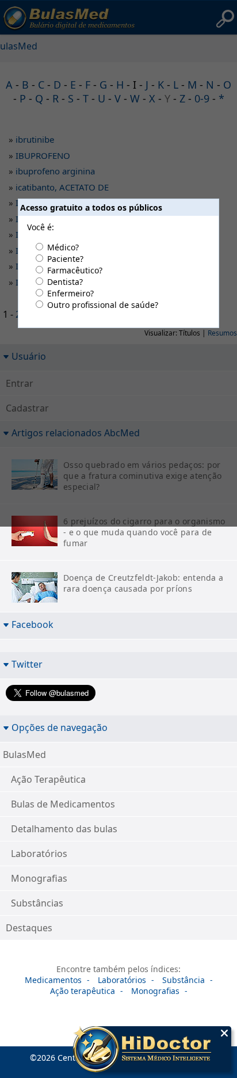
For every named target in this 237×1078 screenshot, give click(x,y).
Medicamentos (53, 979)
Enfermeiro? (70, 293)
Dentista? (65, 281)
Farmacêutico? (74, 270)
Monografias (39, 878)
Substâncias (37, 903)
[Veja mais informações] (152, 1050)
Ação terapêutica (82, 990)
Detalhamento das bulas (64, 828)
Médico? (63, 247)
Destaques (29, 927)
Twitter (27, 664)
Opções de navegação (60, 727)
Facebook (32, 624)
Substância (183, 979)
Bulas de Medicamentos (63, 804)
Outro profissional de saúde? (102, 304)
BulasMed (24, 754)
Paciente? (65, 258)
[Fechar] (224, 1033)
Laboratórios (39, 853)
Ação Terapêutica (48, 779)
